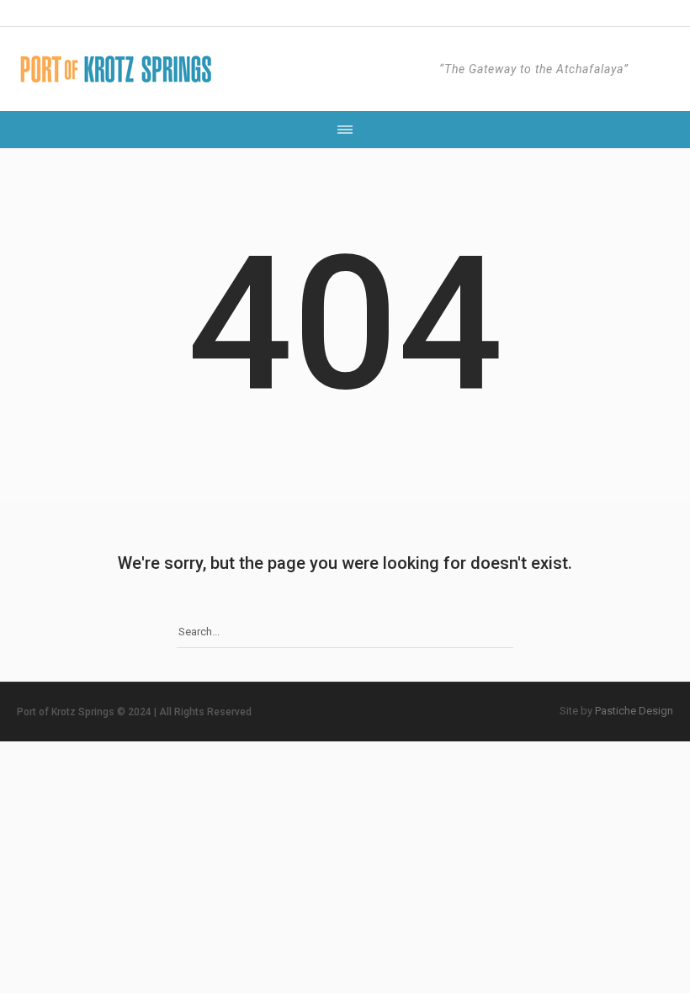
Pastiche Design (634, 710)
